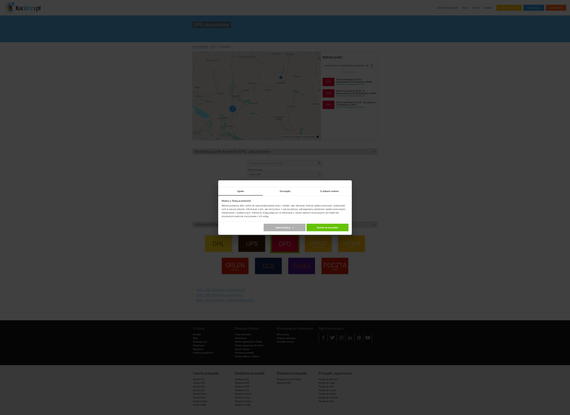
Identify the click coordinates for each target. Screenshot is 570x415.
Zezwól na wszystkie (327, 227)
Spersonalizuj (283, 227)
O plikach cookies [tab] (329, 191)
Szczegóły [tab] (285, 191)
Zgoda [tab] (240, 191)
